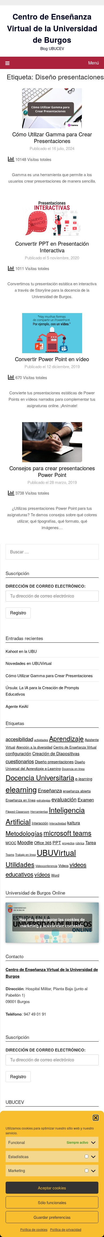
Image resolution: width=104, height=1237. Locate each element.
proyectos (68, 843)
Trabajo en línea (25, 855)
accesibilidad (19, 738)
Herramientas (39, 812)
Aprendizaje (66, 738)
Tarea (90, 842)
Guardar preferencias (52, 1217)
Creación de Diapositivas (55, 753)
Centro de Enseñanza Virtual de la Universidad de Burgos (52, 28)
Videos (63, 865)
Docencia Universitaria (40, 777)
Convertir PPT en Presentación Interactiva (52, 247)
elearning (21, 789)
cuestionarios (20, 761)
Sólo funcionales (52, 1202)
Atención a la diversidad (34, 747)
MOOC (11, 842)
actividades (41, 740)
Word (55, 875)
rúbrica (79, 843)
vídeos (42, 874)
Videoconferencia (46, 866)
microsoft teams (67, 833)
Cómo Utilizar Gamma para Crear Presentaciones (52, 137)
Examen (86, 799)
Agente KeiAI (17, 706)
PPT (57, 842)
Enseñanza (50, 790)
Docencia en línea (73, 769)
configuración (18, 753)
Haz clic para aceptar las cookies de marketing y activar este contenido (52, 922)
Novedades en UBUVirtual (28, 663)
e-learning (83, 778)
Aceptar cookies (52, 1187)
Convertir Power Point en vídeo (52, 359)
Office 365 (42, 842)
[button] (95, 1117)
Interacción (40, 823)
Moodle (25, 842)
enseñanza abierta (77, 790)
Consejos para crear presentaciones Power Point (52, 471)
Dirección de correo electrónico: (46, 586)
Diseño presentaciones (54, 761)
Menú (93, 63)
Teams (10, 855)
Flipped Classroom (17, 812)
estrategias (43, 800)
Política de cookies (33, 1229)
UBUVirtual (56, 852)
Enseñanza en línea (20, 800)
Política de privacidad (65, 1229)
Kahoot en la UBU (21, 651)
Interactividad (57, 823)
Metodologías (24, 833)
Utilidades (20, 864)
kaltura (73, 823)
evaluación (64, 799)
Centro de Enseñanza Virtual (75, 747)
